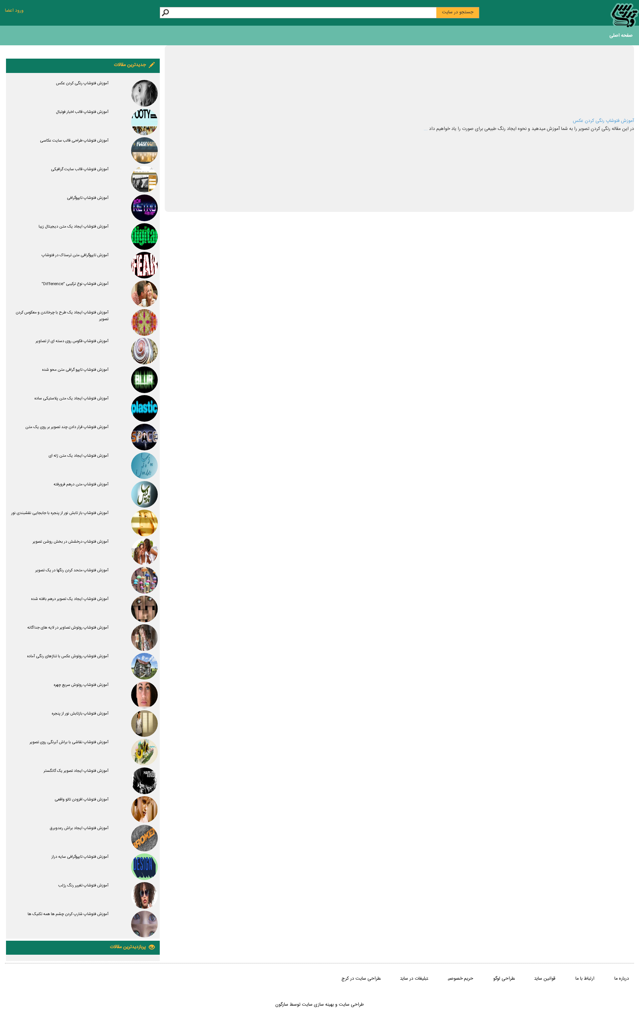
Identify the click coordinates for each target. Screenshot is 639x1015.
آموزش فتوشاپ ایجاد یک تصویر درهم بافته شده (69, 599)
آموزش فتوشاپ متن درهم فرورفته (81, 484)
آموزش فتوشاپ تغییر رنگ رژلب (83, 885)
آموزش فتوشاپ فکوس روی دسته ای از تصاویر (72, 341)
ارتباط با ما (584, 979)
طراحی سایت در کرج (360, 979)
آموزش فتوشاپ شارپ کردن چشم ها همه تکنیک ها (68, 914)
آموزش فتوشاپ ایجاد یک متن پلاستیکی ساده (71, 398)
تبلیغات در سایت (414, 979)
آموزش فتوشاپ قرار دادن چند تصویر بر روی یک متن (66, 427)
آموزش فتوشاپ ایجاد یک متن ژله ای (78, 455)
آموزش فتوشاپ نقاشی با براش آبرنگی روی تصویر (69, 742)
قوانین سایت (544, 979)
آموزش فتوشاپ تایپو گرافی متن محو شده (75, 369)
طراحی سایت (350, 1005)
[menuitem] (621, 36)
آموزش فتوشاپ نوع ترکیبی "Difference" (75, 283)
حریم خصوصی (460, 979)
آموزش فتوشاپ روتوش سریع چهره (81, 685)
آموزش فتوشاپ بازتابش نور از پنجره (80, 713)
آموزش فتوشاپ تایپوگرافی (87, 198)
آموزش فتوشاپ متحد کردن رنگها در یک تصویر (71, 570)
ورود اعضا (14, 11)
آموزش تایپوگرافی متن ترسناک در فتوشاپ (75, 255)
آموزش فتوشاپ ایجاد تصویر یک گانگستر (76, 770)
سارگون (282, 1005)
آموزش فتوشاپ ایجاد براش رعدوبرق (79, 828)
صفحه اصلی (621, 36)
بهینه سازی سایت (318, 1005)
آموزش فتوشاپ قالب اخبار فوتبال (82, 112)
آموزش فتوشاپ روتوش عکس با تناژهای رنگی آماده (67, 656)
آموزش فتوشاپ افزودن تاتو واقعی (81, 799)
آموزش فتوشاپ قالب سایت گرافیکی (79, 169)
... (426, 129)
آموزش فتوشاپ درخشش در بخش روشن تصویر (70, 541)
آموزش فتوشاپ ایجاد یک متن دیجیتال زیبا (73, 226)
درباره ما (621, 979)
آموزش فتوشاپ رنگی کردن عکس (603, 121)
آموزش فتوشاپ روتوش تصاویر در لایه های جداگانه (67, 627)
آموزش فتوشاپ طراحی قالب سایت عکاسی (74, 140)
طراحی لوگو (504, 979)
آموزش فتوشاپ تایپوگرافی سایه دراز (80, 856)
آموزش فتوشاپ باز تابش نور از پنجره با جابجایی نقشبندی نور (59, 513)
